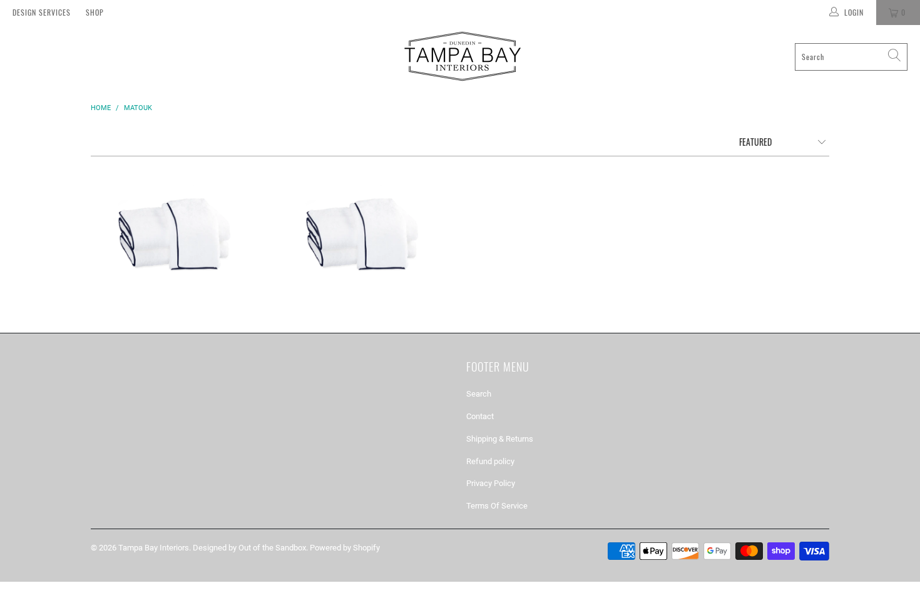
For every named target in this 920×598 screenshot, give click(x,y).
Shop (95, 12)
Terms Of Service (497, 505)
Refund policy (490, 461)
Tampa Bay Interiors (153, 547)
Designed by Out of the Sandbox (249, 547)
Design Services (42, 12)
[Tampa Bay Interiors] (461, 56)
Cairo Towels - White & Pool (366, 233)
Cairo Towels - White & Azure (178, 233)
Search (478, 393)
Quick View (178, 281)
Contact (480, 416)
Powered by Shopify (345, 547)
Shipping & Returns (499, 438)
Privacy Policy (490, 483)
